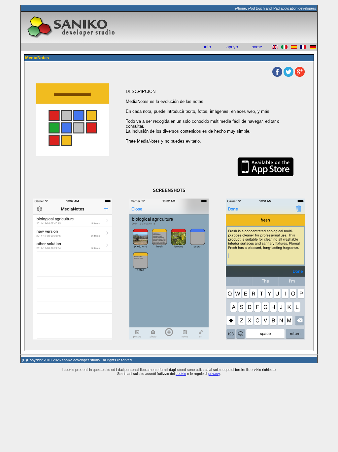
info (207, 46)
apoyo (232, 46)
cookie (181, 374)
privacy (214, 374)
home (257, 46)
